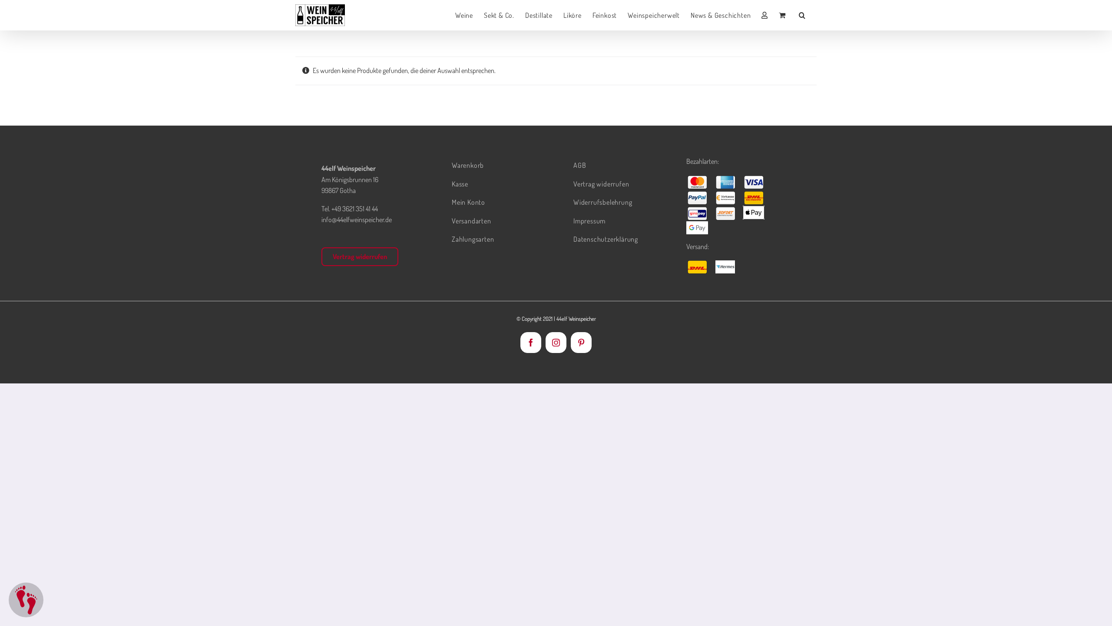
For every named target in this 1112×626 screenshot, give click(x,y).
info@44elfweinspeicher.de (356, 219)
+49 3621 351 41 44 (354, 208)
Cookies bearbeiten (26, 600)
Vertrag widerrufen (360, 256)
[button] (802, 15)
